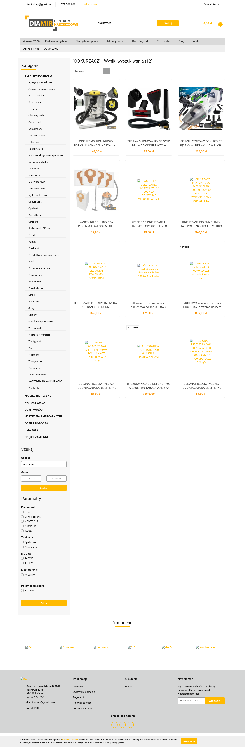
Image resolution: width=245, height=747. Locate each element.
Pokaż (43, 603)
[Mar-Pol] (174, 647)
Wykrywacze (35, 361)
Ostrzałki (33, 221)
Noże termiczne (37, 374)
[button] (80, 679)
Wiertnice (33, 354)
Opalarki (33, 208)
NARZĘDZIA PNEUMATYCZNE (44, 416)
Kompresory (35, 128)
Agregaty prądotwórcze (41, 88)
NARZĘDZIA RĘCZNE (38, 395)
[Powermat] (71, 647)
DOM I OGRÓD (34, 409)
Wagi (31, 348)
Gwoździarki (35, 122)
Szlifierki (33, 314)
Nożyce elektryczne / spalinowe (45, 155)
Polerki (32, 235)
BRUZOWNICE (36, 95)
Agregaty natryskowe (40, 82)
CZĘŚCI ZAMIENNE (37, 437)
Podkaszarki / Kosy (39, 228)
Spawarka (34, 301)
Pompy (32, 241)
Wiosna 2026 (31, 41)
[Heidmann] (105, 647)
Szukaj (44, 488)
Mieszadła (34, 175)
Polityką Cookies (70, 739)
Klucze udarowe (37, 135)
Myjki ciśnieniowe (38, 195)
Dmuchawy (34, 102)
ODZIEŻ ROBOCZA (37, 423)
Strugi (31, 308)
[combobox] (91, 71)
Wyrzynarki (34, 328)
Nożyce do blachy (38, 161)
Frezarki (33, 108)
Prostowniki (35, 274)
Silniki (31, 294)
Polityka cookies (82, 702)
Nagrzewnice (35, 148)
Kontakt (195, 41)
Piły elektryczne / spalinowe (44, 254)
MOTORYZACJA (35, 402)
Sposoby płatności (83, 708)
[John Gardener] (208, 647)
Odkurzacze (35, 201)
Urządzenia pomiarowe (41, 321)
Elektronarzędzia (56, 41)
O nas (128, 686)
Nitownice (33, 168)
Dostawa (78, 686)
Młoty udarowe (36, 181)
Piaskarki (33, 248)
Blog (181, 41)
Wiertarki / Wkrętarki (39, 334)
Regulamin (79, 697)
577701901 (32, 708)
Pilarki (32, 261)
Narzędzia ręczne (87, 41)
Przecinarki (34, 281)
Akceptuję (189, 741)
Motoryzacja (115, 41)
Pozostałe (34, 367)
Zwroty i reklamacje (84, 691)
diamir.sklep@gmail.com (40, 702)
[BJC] (139, 647)
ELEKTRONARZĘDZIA (39, 75)
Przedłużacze (35, 288)
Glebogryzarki (36, 115)
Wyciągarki (34, 341)
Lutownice (34, 142)
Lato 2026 (31, 430)
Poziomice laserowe (39, 268)
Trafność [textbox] (79, 71)
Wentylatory (35, 387)
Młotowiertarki (36, 188)
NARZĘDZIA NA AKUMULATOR (45, 381)
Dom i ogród (140, 41)
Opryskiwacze (36, 215)
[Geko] (37, 647)
